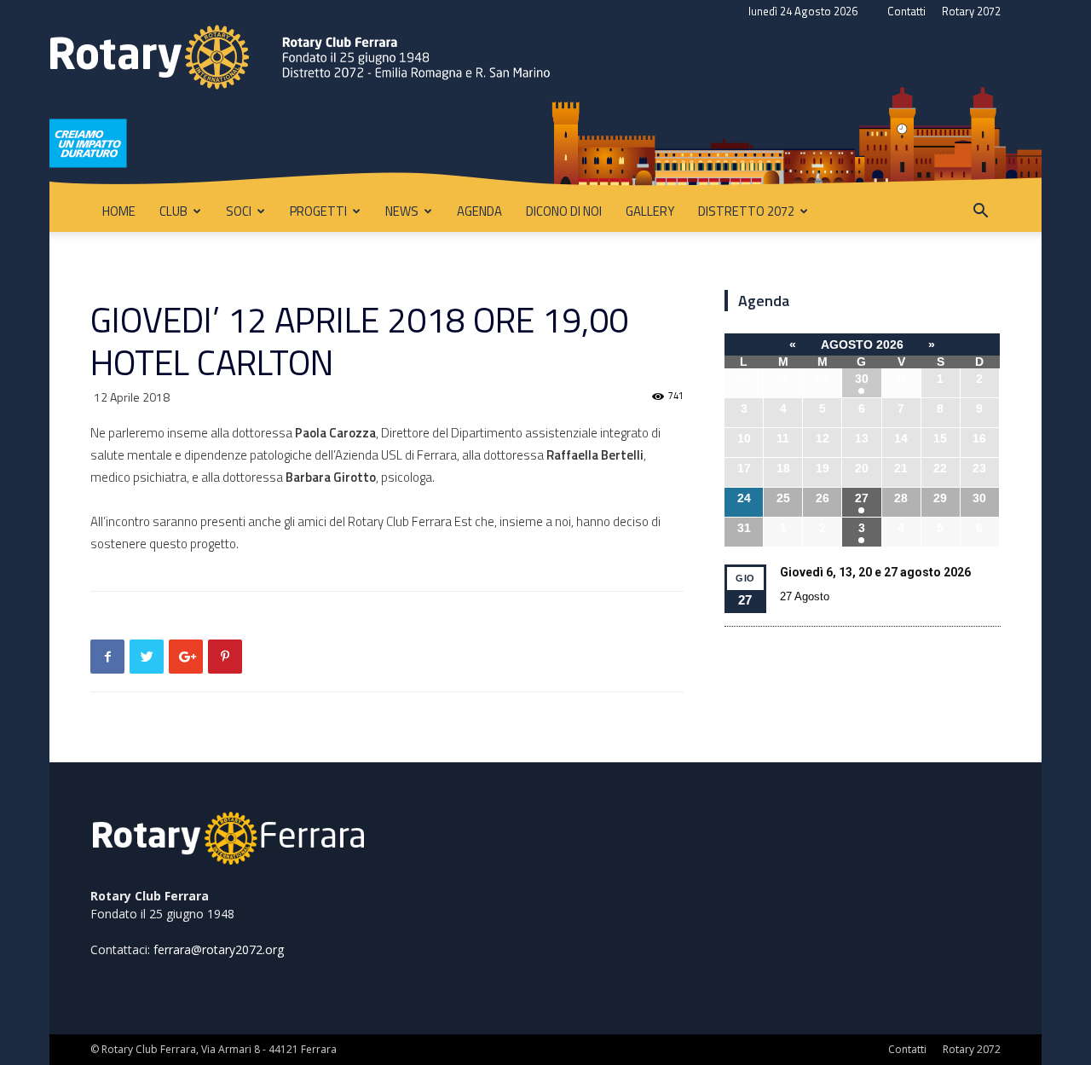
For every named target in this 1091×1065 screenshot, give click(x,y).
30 (862, 378)
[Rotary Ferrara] (545, 107)
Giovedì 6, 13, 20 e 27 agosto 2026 (875, 572)
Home (119, 211)
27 (862, 498)
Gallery (650, 211)
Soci (238, 211)
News (402, 211)
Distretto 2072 (746, 211)
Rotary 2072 (971, 11)
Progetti (318, 211)
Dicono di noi (564, 211)
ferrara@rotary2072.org (218, 949)
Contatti (906, 11)
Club (173, 211)
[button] (980, 213)
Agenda (479, 211)
